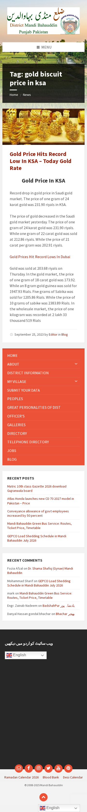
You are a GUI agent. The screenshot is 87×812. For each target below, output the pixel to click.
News (27, 94)
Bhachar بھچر (65, 614)
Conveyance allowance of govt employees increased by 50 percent (38, 513)
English (19, 655)
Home (14, 94)
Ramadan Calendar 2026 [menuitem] (21, 777)
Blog (64, 334)
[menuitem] (43, 355)
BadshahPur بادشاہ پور (59, 605)
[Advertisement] (43, 714)
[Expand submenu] (76, 364)
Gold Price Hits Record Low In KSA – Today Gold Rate (41, 161)
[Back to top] (43, 797)
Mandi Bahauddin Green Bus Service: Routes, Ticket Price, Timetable (39, 525)
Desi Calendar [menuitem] (73, 777)
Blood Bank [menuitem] (51, 777)
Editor (53, 334)
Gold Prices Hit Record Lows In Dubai (40, 256)
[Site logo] (43, 32)
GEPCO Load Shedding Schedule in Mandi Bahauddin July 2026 (39, 583)
